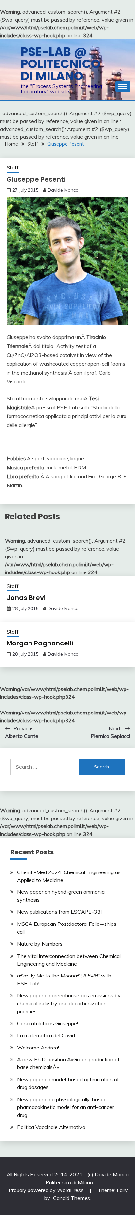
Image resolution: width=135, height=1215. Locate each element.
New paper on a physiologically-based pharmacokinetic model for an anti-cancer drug (65, 1107)
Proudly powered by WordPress (47, 1190)
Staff (13, 168)
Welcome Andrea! (38, 1047)
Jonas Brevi (26, 597)
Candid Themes (71, 1198)
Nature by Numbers (40, 944)
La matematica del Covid (46, 1035)
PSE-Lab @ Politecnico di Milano (61, 63)
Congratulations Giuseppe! (47, 1023)
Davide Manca (63, 190)
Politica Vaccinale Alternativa (51, 1127)
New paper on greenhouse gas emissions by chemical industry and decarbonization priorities (69, 1003)
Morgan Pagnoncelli (40, 643)
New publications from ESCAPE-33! (59, 911)
